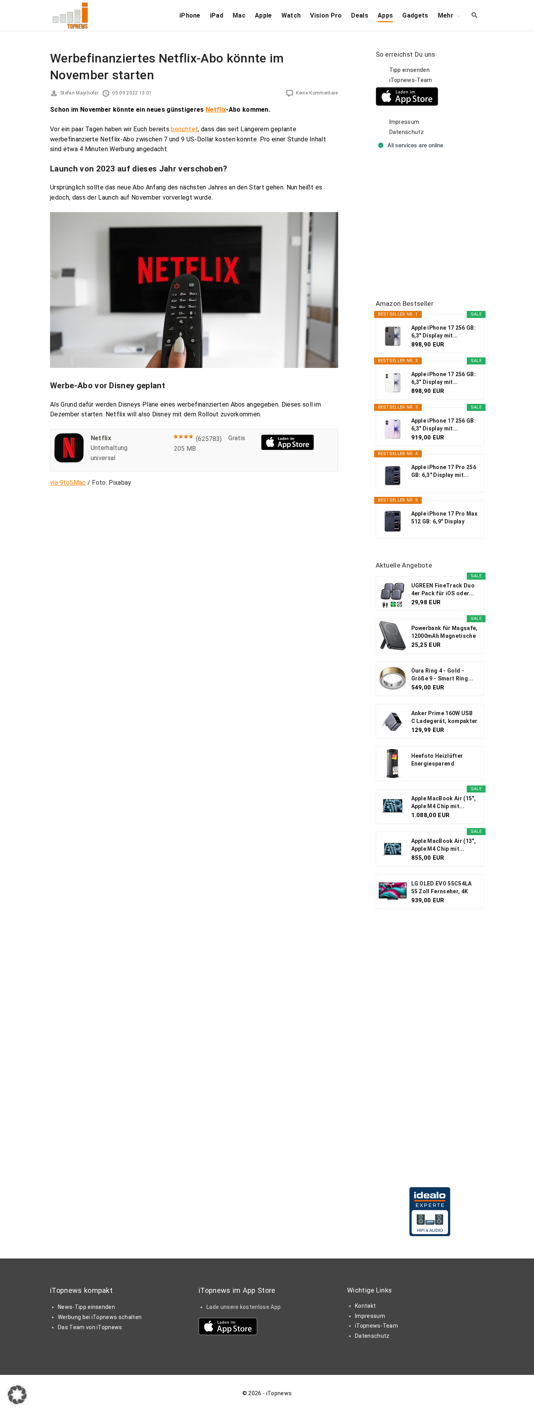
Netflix (216, 109)
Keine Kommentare (317, 93)
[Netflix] (69, 460)
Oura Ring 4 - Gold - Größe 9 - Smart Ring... (442, 675)
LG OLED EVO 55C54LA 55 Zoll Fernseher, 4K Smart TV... (441, 887)
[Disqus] (194, 590)
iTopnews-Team (410, 80)
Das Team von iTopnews (90, 1327)
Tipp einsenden (409, 70)
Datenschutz (406, 132)
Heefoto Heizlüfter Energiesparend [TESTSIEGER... (437, 760)
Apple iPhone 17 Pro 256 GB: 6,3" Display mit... (443, 471)
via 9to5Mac (68, 482)
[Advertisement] (434, 225)
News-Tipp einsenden (86, 1307)
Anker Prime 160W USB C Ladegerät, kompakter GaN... (444, 717)
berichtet (184, 129)
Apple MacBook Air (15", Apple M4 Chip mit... (443, 802)
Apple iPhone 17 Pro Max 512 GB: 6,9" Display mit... (444, 518)
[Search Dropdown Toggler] (475, 15)
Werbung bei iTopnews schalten (100, 1317)
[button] (17, 1395)
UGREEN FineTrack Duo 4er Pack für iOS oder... (443, 589)
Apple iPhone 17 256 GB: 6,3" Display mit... (443, 332)
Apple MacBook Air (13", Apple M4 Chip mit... (443, 845)
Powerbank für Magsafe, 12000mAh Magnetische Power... (444, 632)
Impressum (404, 122)
